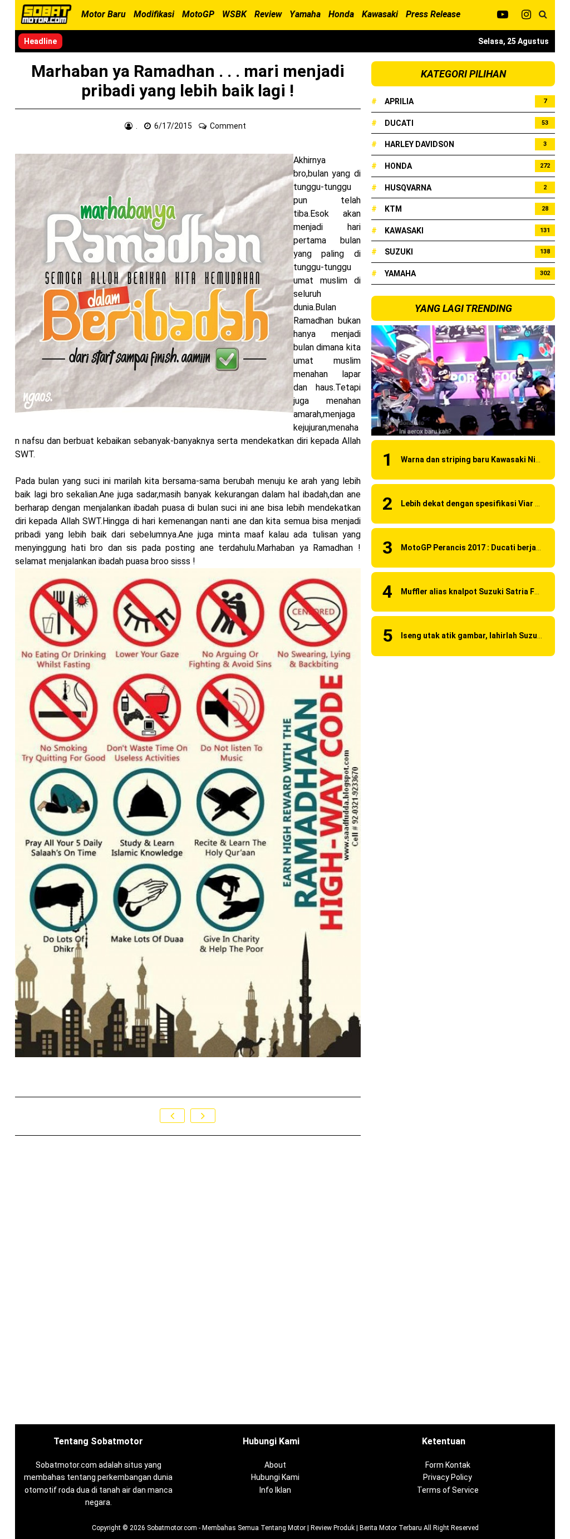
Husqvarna (408, 187)
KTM (393, 208)
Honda (398, 166)
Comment (229, 125)
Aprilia (399, 101)
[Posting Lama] (202, 1115)
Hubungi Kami (275, 1477)
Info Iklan (275, 1490)
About (275, 1464)
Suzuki (399, 251)
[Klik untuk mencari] (543, 14)
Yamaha (400, 273)
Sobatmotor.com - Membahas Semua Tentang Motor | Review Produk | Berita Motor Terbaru (284, 1528)
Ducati (399, 123)
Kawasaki (404, 230)
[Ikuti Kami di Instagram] (526, 14)
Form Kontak (447, 1464)
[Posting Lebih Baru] (172, 1115)
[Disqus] (188, 1280)
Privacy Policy (447, 1477)
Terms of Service (448, 1490)
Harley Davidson (419, 144)
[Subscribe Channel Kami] (502, 14)
